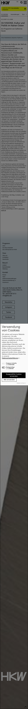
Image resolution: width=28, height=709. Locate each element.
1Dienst (9, 368)
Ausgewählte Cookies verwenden (14, 375)
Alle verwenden (9, 380)
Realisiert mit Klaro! (21, 383)
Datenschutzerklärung (10, 358)
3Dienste (10, 364)
